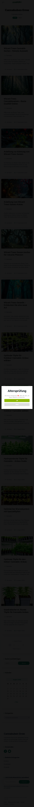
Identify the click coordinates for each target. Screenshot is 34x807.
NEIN (17, 404)
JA (17, 400)
